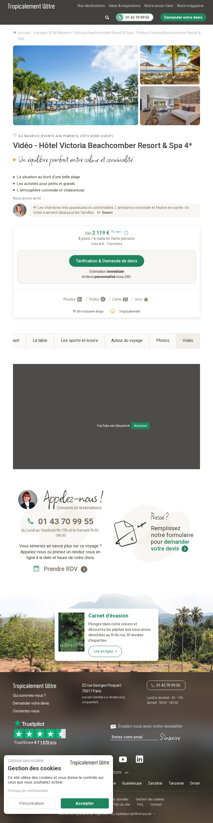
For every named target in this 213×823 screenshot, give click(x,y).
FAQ (140, 804)
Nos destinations (91, 6)
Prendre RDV (61, 569)
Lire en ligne (103, 651)
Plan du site (121, 804)
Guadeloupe (132, 783)
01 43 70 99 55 (65, 521)
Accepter (85, 803)
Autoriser (140, 426)
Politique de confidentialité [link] (28, 791)
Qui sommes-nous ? (29, 695)
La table (40, 340)
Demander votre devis (31, 703)
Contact (156, 804)
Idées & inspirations (125, 6)
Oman (195, 783)
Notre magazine (190, 6)
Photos (69, 299)
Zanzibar (155, 783)
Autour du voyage (127, 340)
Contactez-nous (26, 711)
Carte (117, 299)
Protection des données (112, 799)
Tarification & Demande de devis (106, 260)
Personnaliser (31, 803)
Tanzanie (176, 783)
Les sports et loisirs (79, 340)
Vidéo (94, 299)
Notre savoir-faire (158, 6)
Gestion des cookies (150, 799)
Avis (139, 299)
